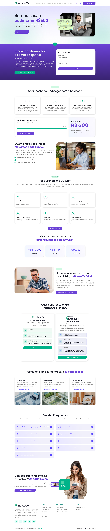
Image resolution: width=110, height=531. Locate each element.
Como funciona (39, 3)
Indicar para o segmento (23, 389)
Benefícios (55, 3)
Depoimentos (62, 3)
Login (77, 3)
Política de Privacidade (62, 511)
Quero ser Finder (71, 357)
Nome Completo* (62, 55)
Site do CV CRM (60, 507)
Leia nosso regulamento (24, 72)
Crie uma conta (80, 509)
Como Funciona (46, 507)
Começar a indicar (25, 133)
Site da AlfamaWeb (61, 509)
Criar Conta (89, 3)
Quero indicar (21, 32)
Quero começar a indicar (65, 292)
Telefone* (60, 61)
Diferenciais (47, 3)
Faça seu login (80, 507)
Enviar (75, 68)
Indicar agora (54, 228)
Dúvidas (70, 3)
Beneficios (45, 511)
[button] (55, 44)
